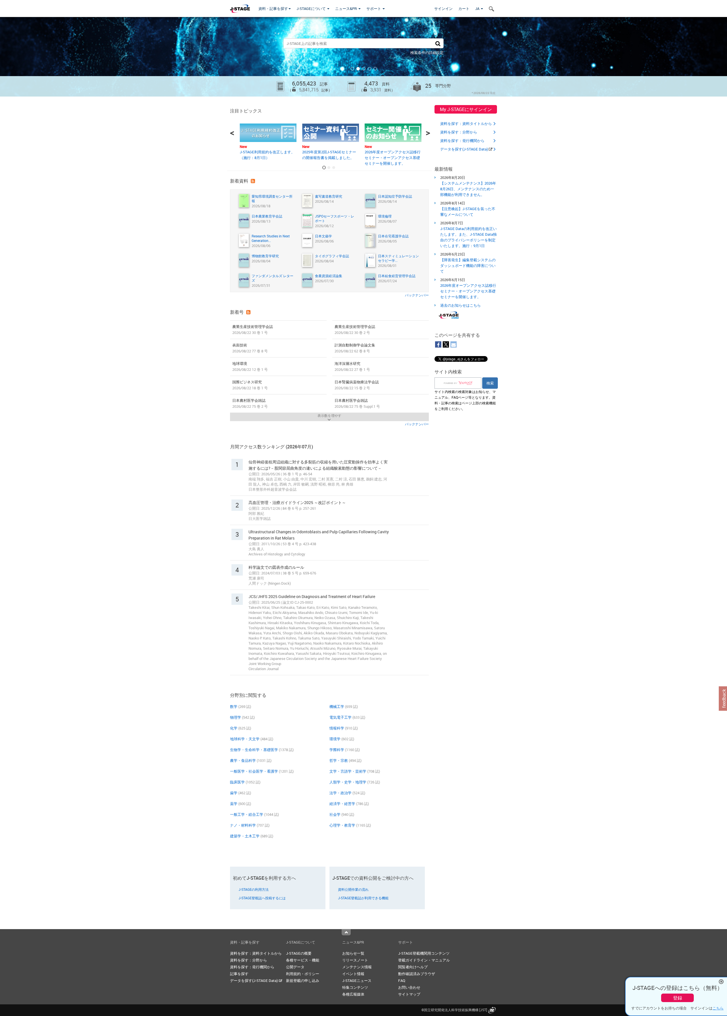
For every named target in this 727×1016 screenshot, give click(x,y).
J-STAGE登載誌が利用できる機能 (363, 898)
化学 (233, 728)
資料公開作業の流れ (353, 889)
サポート (374, 8)
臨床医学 (237, 782)
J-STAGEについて (311, 8)
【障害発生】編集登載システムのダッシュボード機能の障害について (468, 265)
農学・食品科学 (243, 760)
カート (463, 8)
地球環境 (250, 366)
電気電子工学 (340, 717)
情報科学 (336, 728)
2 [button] (358, 68)
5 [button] (375, 68)
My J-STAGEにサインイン (466, 109)
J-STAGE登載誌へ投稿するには (262, 898)
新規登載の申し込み (302, 980)
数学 (233, 706)
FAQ (401, 980)
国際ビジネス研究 (250, 384)
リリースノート (355, 960)
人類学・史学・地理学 (347, 782)
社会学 (334, 814)
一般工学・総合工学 (246, 814)
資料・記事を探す (273, 8)
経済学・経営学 (342, 803)
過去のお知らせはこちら (460, 305)
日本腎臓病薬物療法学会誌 (357, 384)
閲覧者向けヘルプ (413, 966)
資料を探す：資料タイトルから (466, 123)
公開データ (295, 966)
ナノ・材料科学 (243, 825)
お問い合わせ (409, 987)
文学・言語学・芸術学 (347, 771)
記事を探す (239, 973)
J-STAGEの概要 (299, 953)
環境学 (334, 738)
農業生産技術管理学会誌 (252, 329)
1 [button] (352, 68)
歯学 (233, 792)
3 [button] (363, 68)
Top (346, 932)
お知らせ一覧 (353, 953)
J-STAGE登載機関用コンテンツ (424, 953)
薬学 (233, 803)
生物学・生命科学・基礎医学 (254, 749)
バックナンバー (417, 295)
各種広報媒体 (353, 994)
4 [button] (369, 68)
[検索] (438, 43)
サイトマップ (409, 994)
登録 (677, 998)
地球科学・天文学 (245, 738)
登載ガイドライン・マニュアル (424, 960)
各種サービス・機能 (302, 960)
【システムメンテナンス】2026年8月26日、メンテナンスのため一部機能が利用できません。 (468, 189)
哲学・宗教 (338, 760)
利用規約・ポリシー (302, 973)
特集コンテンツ (355, 987)
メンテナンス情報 (357, 966)
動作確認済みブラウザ (416, 973)
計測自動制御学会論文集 (355, 348)
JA (477, 8)
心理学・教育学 (342, 825)
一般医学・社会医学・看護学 (254, 771)
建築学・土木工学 (245, 836)
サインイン (443, 8)
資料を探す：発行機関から (462, 140)
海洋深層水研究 (352, 366)
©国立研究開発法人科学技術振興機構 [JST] (454, 1009)
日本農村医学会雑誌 (250, 403)
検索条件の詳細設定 (427, 52)
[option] (363, 57)
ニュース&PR (346, 8)
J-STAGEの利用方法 (254, 889)
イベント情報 (353, 973)
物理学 (235, 717)
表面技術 (250, 348)
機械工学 (336, 706)
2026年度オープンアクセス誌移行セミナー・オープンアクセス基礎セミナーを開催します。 (393, 157)
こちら (718, 1008)
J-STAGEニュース (356, 980)
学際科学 (336, 749)
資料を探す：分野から (458, 132)
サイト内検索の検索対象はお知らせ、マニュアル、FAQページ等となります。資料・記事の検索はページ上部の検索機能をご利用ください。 (465, 400)
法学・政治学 (340, 792)
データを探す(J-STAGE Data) (464, 149)
